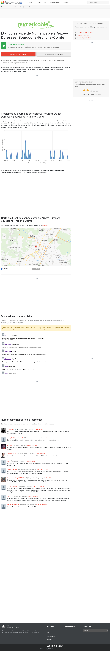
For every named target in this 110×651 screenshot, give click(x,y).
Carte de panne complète (54, 54)
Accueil (30, 3)
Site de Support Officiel (84, 38)
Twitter (67, 630)
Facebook (68, 633)
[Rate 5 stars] (97, 90)
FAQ (45, 3)
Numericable (18, 6)
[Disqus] (36, 353)
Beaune (44, 225)
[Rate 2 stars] (87, 90)
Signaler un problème (19, 54)
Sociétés (38, 3)
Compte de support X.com (85, 32)
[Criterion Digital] (55, 646)
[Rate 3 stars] (91, 90)
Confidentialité (55, 3)
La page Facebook (83, 35)
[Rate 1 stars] (84, 90)
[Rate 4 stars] (94, 90)
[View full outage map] (36, 247)
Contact (65, 3)
